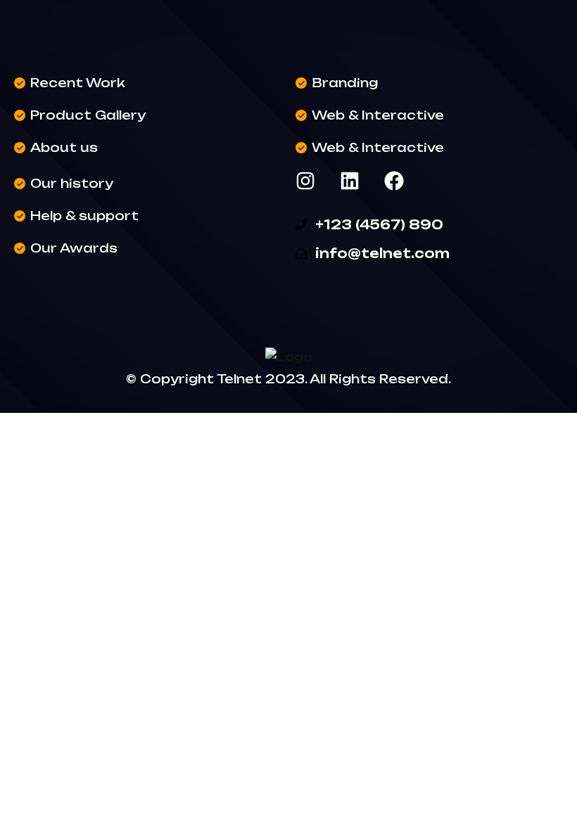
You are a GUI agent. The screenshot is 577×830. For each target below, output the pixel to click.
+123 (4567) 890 (379, 224)
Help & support (84, 215)
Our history (71, 183)
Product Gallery (88, 115)
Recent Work (77, 82)
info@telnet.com (382, 253)
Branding (345, 82)
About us (64, 147)
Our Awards (74, 248)
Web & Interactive (378, 115)
